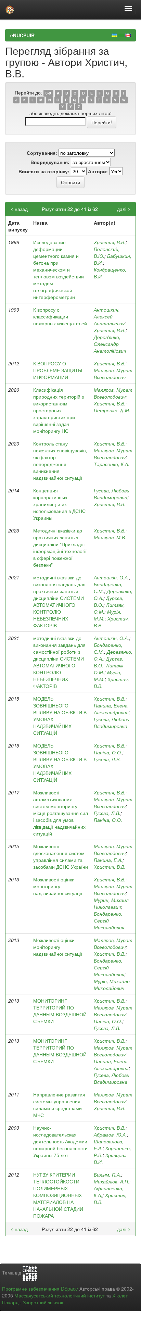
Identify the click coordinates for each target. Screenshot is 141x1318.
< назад (19, 208)
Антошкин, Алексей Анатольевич (109, 316)
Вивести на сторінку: (43, 171)
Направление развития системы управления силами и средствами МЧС (59, 1104)
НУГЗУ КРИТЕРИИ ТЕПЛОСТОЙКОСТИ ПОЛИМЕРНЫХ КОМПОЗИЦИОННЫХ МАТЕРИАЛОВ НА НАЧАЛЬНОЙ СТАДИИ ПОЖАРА (58, 1195)
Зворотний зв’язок (43, 1302)
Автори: (98, 171)
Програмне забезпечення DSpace (40, 1288)
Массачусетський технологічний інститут (59, 1295)
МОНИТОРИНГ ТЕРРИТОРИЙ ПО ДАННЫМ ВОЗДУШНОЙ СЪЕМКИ (60, 1011)
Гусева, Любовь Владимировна (111, 494)
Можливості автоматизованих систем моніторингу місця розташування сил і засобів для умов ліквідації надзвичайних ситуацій (60, 813)
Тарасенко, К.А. (111, 464)
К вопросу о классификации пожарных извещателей (60, 316)
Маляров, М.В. (110, 537)
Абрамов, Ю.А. (110, 1134)
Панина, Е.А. (108, 859)
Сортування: (42, 152)
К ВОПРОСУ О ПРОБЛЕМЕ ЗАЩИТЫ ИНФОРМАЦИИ (57, 370)
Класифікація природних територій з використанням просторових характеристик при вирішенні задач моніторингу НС (58, 410)
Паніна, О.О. (108, 752)
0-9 (48, 93)
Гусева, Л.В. (107, 759)
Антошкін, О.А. (111, 577)
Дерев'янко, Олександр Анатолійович (110, 344)
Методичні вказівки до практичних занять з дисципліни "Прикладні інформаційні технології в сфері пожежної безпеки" (60, 547)
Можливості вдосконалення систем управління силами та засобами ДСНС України (60, 856)
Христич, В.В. (110, 242)
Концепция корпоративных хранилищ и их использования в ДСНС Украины (59, 504)
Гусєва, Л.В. (107, 812)
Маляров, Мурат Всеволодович (113, 373)
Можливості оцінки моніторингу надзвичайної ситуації (57, 886)
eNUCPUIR (22, 35)
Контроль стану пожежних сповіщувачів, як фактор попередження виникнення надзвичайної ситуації (60, 460)
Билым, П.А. (107, 1174)
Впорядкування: (49, 162)
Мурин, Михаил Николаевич (111, 903)
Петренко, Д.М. (112, 410)
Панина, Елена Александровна (111, 709)
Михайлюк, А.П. (111, 1181)
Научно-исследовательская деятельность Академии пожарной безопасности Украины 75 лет (60, 1141)
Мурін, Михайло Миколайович (112, 984)
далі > (123, 208)
